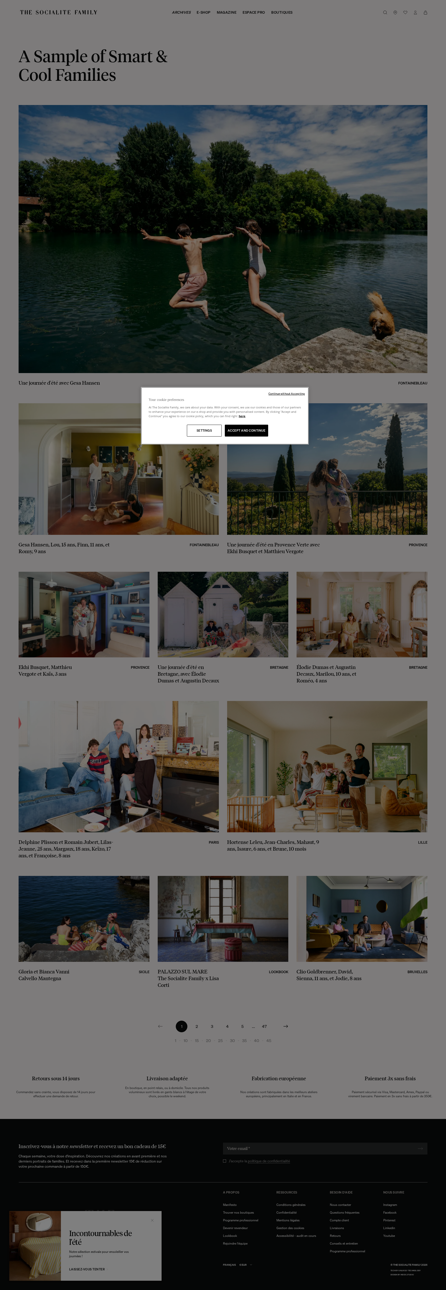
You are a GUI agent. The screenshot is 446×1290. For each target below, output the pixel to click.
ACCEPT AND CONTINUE (246, 430)
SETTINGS (204, 430)
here (242, 416)
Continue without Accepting (286, 394)
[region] (225, 416)
